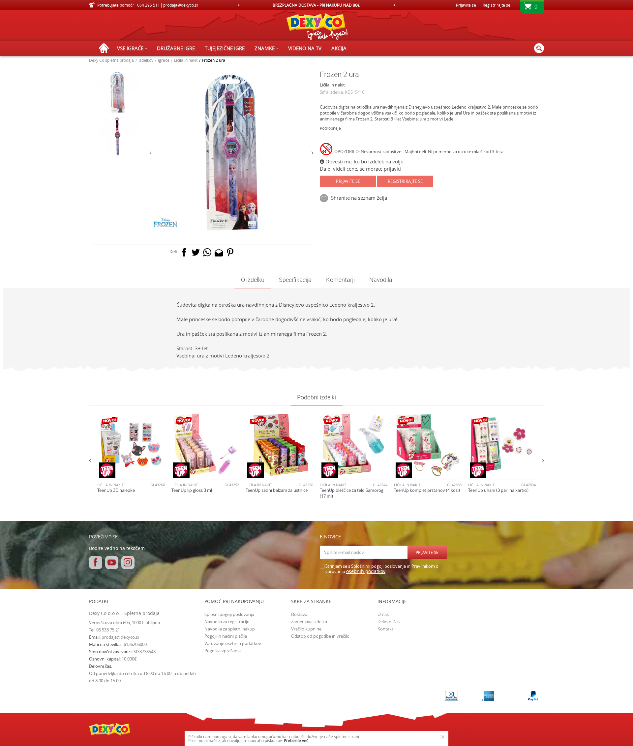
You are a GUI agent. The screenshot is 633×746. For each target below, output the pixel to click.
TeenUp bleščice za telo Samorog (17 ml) (351, 493)
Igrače (163, 60)
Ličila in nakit (185, 60)
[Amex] (488, 696)
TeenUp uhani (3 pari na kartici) (498, 490)
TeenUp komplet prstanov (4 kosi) (427, 490)
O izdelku (252, 280)
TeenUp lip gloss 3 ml (191, 490)
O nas (383, 614)
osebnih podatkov (365, 571)
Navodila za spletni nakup (229, 629)
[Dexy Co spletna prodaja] (316, 28)
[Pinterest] (230, 254)
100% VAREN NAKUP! (372, 5)
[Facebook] (184, 254)
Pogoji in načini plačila (225, 636)
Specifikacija (295, 280)
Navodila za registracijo (227, 622)
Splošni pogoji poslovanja (229, 614)
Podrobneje (330, 128)
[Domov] (105, 48)
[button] (539, 48)
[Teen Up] (107, 470)
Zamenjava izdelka (309, 622)
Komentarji (340, 280)
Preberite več (296, 740)
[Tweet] (196, 254)
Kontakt (385, 629)
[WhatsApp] (207, 254)
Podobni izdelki (316, 397)
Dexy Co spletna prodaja (111, 60)
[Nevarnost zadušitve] (327, 150)
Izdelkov (145, 60)
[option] (372, 5)
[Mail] (219, 254)
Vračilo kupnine (306, 629)
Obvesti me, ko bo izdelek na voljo (364, 161)
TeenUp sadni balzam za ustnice (277, 490)
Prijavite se (348, 181)
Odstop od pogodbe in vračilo (320, 636)
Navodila (380, 280)
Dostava (299, 614)
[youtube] (111, 562)
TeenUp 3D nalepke (116, 490)
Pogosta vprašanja (222, 651)
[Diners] (451, 696)
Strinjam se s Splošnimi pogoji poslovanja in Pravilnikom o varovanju (381, 569)
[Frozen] (165, 223)
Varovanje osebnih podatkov (232, 643)
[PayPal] (533, 696)
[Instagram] (128, 562)
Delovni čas (388, 622)
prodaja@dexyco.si (120, 637)
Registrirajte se (496, 5)
